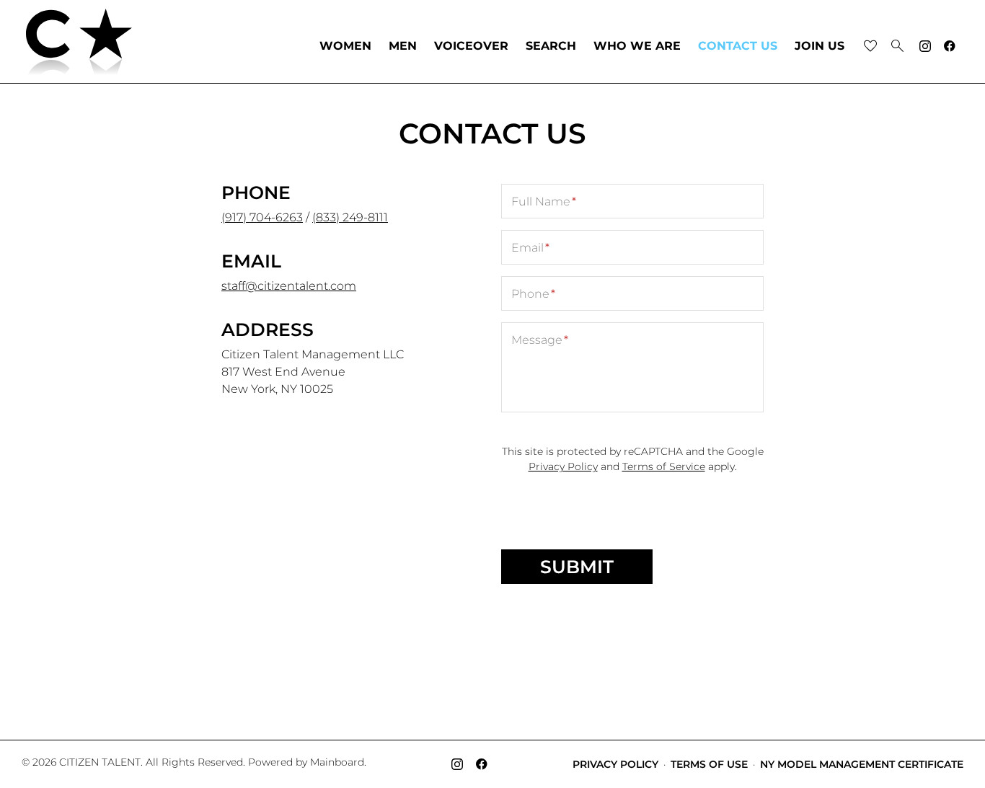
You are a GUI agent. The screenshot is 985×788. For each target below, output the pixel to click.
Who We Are (637, 46)
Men (403, 46)
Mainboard (337, 762)
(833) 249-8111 (350, 217)
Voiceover (471, 46)
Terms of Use (709, 764)
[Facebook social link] (949, 46)
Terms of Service (663, 466)
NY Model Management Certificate (861, 764)
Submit (577, 566)
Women (345, 46)
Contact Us (737, 46)
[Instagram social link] (925, 46)
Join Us (819, 46)
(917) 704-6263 (262, 217)
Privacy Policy (563, 466)
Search (551, 46)
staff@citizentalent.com (288, 286)
